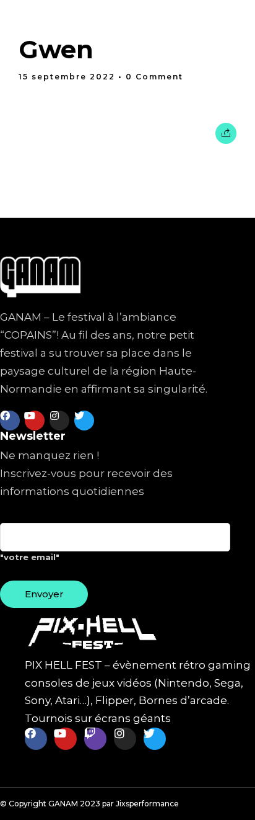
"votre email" (29, 557)
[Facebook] (10, 420)
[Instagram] (59, 420)
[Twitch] (95, 739)
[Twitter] (84, 420)
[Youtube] (35, 420)
